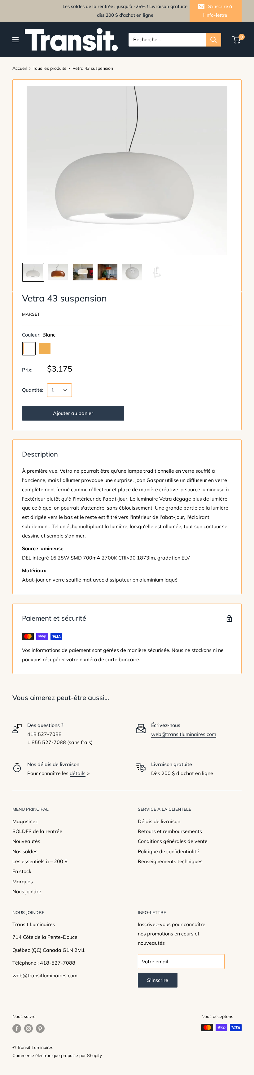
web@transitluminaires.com (183, 734)
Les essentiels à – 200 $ (40, 861)
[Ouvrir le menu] (15, 39)
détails (77, 773)
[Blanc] (28, 348)
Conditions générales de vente (173, 841)
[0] (236, 39)
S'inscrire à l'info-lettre (217, 10)
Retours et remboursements (170, 831)
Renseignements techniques (170, 861)
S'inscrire (157, 980)
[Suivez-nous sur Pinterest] (40, 1028)
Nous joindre (26, 891)
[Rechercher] (213, 40)
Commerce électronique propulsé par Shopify (57, 1055)
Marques (22, 881)
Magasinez (25, 821)
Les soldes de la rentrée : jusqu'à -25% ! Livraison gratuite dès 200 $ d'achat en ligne (125, 10)
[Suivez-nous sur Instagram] (28, 1028)
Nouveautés (26, 841)
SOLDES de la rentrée (37, 831)
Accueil (19, 68)
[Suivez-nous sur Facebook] (16, 1028)
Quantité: (32, 390)
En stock (21, 871)
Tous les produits (49, 68)
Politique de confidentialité (168, 851)
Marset (31, 314)
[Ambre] (44, 348)
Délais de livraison (159, 821)
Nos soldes (24, 851)
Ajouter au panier (73, 413)
